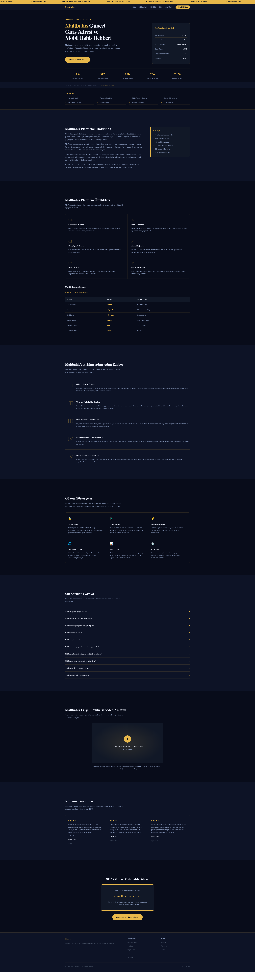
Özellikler (143, 7)
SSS (160, 7)
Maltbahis (70, 7)
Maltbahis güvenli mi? (127, 639)
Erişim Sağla (183, 7)
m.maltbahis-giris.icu (127, 896)
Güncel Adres (168, 103)
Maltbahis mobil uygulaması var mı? (127, 668)
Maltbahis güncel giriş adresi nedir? (127, 611)
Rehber (153, 7)
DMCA (163, 950)
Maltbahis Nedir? (73, 98)
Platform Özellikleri (106, 98)
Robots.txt (164, 946)
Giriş (134, 7)
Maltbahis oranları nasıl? (127, 632)
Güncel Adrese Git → (77, 60)
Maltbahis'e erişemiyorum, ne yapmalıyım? (127, 625)
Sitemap (163, 942)
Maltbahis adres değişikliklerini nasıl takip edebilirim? (127, 654)
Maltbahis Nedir (132, 942)
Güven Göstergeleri (170, 98)
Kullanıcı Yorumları (138, 103)
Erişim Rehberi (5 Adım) (139, 98)
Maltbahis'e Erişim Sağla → (127, 917)
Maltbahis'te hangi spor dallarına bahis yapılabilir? (127, 647)
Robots (183, 967)
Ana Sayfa (68, 85)
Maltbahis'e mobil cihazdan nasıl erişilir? (127, 618)
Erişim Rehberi (92, 85)
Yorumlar (168, 7)
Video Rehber (104, 103)
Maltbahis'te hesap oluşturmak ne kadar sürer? (127, 661)
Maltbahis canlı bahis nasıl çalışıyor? (127, 675)
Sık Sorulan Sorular (74, 103)
